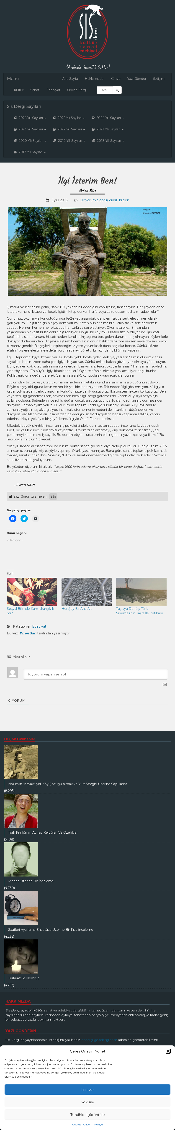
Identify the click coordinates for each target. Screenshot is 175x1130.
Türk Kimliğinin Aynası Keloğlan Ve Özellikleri (43, 832)
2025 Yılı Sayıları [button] (69, 118)
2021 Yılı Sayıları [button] (108, 129)
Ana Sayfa (70, 79)
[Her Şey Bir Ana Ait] (87, 592)
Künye (98, 1124)
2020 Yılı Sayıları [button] (30, 141)
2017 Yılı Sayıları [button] (30, 152)
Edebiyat (53, 90)
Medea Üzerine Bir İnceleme (31, 881)
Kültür (18, 90)
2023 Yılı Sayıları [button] (30, 129)
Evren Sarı (87, 190)
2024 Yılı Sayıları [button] (108, 118)
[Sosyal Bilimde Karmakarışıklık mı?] (32, 592)
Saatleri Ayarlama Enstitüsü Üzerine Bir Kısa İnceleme (50, 930)
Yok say (87, 1102)
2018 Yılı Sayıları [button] (108, 141)
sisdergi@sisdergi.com (99, 1040)
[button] (168, 1051)
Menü (13, 78)
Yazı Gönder (136, 79)
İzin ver (87, 1089)
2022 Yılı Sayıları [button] (69, 129)
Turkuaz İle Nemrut (23, 978)
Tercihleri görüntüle (87, 1114)
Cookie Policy (81, 1124)
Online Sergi (77, 90)
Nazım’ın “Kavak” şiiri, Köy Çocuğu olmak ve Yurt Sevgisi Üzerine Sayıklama (67, 784)
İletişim (159, 79)
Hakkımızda (94, 79)
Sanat (34, 90)
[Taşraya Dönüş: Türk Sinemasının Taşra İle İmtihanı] (141, 592)
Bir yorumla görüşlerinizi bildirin (104, 200)
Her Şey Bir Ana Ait (77, 609)
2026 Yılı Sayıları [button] (30, 118)
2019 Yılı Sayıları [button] (69, 141)
